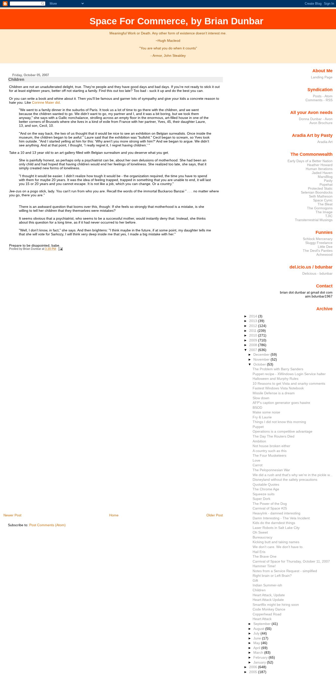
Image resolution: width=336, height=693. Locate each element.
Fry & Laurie (262, 417)
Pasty (328, 181)
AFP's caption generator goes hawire (281, 403)
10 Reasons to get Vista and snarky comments (289, 383)
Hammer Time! (264, 566)
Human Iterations (319, 169)
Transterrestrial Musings (314, 220)
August (259, 629)
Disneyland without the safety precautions (285, 479)
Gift (255, 580)
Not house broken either (271, 446)
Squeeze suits (264, 494)
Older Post (214, 515)
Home (114, 515)
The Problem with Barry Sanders (278, 369)
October (260, 364)
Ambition (259, 441)
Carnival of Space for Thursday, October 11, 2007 (291, 561)
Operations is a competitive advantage (282, 431)
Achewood (324, 254)
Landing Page (322, 77)
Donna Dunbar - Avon (316, 119)
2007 (253, 350)
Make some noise (266, 412)
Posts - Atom (323, 96)
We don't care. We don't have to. (278, 547)
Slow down (261, 398)
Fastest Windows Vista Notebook (278, 388)
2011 (253, 331)
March (258, 652)
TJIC (329, 216)
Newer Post (12, 515)
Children (16, 79)
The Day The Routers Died (273, 436)
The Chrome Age (266, 489)
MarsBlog (325, 177)
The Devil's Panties (318, 251)
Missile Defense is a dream (274, 393)
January (260, 662)
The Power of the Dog (270, 504)
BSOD (257, 408)
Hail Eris (259, 552)
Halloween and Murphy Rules (275, 379)
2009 (253, 340)
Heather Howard (320, 165)
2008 (253, 345)
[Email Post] (60, 248)
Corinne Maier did (46, 102)
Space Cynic (323, 200)
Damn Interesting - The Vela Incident (281, 518)
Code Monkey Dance (269, 609)
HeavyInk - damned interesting (276, 513)
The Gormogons (320, 208)
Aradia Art (325, 142)
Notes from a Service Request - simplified (285, 571)
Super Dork (261, 499)
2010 (253, 335)
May (257, 643)
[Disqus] (116, 319)
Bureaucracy (262, 537)
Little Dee (325, 247)
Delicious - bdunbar (317, 273)
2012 (253, 326)
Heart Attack (262, 619)
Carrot (257, 465)
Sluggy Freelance (319, 243)
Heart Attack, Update (269, 595)
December (262, 354)
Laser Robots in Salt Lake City (276, 528)
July (256, 633)
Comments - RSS (319, 100)
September (262, 624)
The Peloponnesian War (271, 470)
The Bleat (325, 204)
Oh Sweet (260, 532)
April (257, 648)
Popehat (326, 184)
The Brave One (264, 556)
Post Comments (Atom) (47, 525)
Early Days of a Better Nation (310, 161)
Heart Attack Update (268, 600)
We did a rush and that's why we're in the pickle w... (293, 475)
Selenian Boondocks (317, 192)
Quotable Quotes (266, 484)
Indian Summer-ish (267, 585)
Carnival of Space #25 (270, 508)
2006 (253, 667)
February (261, 657)
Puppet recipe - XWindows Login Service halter (289, 374)
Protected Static (320, 188)
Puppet (258, 427)
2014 (253, 316)
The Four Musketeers (269, 455)
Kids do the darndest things (274, 523)
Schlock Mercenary (318, 239)
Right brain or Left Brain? (272, 576)
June (257, 638)
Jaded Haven (322, 173)
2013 (253, 321)
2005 (253, 672)
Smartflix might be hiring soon (276, 605)
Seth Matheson (321, 196)
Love (256, 460)
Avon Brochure (321, 123)
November (262, 359)
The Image (324, 212)
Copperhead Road (267, 614)
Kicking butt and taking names (276, 542)
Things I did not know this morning (279, 422)
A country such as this (270, 451)
